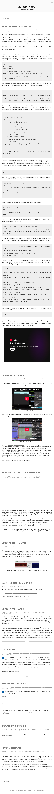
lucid (29, 546)
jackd (36, 29)
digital (25, 612)
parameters (36, 378)
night (26, 586)
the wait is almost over (11, 385)
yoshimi (46, 378)
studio (38, 687)
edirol (20, 476)
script (24, 31)
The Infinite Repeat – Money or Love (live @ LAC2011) (16, 596)
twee (22, 554)
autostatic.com (27, 6)
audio (18, 29)
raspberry (6, 31)
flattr (20, 687)
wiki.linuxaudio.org (21, 56)
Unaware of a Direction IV (14, 683)
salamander (20, 31)
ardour (14, 612)
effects (23, 476)
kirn (30, 612)
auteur (15, 622)
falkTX (43, 385)
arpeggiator (21, 546)
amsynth (17, 546)
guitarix (40, 476)
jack (23, 29)
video (22, 477)
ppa (33, 546)
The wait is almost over (13, 375)
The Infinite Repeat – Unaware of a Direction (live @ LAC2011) (21, 593)
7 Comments (17, 730)
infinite (43, 476)
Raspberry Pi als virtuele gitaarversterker (21, 472)
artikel (27, 617)
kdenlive (27, 653)
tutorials (25, 554)
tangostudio (45, 687)
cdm (17, 612)
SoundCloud (5, 700)
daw (25, 546)
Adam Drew (18, 627)
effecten (27, 729)
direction (17, 687)
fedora (28, 612)
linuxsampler (45, 29)
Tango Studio (5, 713)
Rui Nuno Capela (9, 589)
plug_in (40, 378)
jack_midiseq (26, 29)
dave (22, 612)
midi (30, 653)
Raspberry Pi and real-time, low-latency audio (14, 525)
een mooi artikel (16, 756)
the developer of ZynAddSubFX (16, 445)
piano (3, 31)
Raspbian (37, 510)
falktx (23, 378)
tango (41, 687)
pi (50, 29)
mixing (40, 729)
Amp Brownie (24, 531)
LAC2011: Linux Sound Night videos (17, 582)
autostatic (17, 653)
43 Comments (33, 31)
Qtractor (36, 551)
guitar (37, 476)
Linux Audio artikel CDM (13, 608)
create (19, 612)
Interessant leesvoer (11, 748)
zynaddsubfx (6, 380)
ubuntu (3, 548)
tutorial (48, 546)
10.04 (14, 546)
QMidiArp (45, 551)
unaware (50, 687)
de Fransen (49, 691)
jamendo (26, 687)
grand (20, 29)
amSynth (12, 553)
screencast (41, 653)
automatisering (18, 729)
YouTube (6, 627)
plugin (43, 378)
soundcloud (34, 687)
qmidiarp (37, 546)
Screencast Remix (10, 649)
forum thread (14, 457)
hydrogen (27, 751)
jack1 (31, 29)
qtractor (40, 546)
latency (38, 29)
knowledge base (36, 630)
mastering (34, 729)
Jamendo (4, 696)
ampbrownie (16, 476)
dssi (27, 546)
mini (33, 653)
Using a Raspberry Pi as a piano (16, 26)
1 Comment (12, 380)
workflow (39, 612)
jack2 (33, 29)
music (33, 612)
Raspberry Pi (7, 510)
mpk (35, 653)
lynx (31, 546)
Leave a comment (35, 477)
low (49, 29)
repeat (16, 477)
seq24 (37, 751)
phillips (36, 612)
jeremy (11, 29)
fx (28, 476)
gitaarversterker (33, 476)
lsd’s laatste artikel (6, 764)
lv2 (32, 378)
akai (14, 653)
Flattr (17, 671)
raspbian (16, 31)
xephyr (43, 751)
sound (32, 586)
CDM (5, 617)
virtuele (24, 477)
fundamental (26, 378)
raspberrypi (11, 31)
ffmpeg (21, 653)
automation (19, 378)
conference (17, 586)
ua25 (19, 477)
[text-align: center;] (27, 567)
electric (26, 476)
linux (41, 29)
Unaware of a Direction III (14, 726)
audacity (19, 751)
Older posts (5, 781)
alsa (15, 29)
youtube (27, 31)
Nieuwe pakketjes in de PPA (14, 543)
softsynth (44, 546)
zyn (2, 380)
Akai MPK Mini (46, 659)
